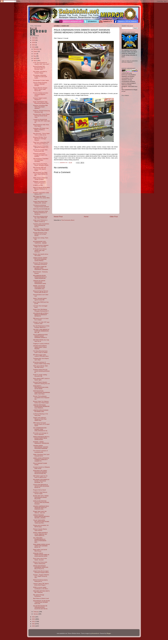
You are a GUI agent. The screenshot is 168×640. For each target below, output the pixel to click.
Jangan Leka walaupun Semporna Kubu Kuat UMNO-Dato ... (39, 419)
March (35, 60)
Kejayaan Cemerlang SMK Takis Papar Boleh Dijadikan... (40, 107)
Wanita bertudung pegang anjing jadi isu (40, 580)
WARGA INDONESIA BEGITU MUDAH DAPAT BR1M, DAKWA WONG (41, 438)
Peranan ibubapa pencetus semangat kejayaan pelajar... (40, 94)
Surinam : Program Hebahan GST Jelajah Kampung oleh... (41, 576)
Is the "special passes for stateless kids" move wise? (41, 63)
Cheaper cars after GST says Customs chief (41, 322)
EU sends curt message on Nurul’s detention (40, 433)
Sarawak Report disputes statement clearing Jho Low (41, 383)
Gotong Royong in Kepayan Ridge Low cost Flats (40, 246)
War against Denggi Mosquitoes (38, 595)
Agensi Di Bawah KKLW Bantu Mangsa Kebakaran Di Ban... (41, 189)
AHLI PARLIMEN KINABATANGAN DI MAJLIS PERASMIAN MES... (39, 540)
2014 (33, 617)
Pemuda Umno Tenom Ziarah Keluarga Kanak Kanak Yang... (41, 116)
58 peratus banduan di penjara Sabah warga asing (41, 363)
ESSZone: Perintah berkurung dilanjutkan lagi (41, 111)
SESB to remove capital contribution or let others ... (41, 588)
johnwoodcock (95, 633)
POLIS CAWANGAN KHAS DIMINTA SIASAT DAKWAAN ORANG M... (40, 336)
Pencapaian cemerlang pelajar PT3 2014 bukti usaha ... (40, 77)
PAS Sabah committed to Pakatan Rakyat (40, 72)
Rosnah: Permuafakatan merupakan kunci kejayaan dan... (41, 398)
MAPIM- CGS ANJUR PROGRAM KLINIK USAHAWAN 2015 (39, 287)
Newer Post (58, 217)
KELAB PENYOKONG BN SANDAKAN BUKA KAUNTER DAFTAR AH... (40, 607)
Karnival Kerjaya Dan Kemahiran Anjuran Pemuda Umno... (39, 68)
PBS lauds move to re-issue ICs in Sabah (40, 319)
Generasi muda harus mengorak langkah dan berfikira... (40, 155)
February (36, 611)
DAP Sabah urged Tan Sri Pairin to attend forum (40, 476)
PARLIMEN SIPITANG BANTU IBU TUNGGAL (41, 591)
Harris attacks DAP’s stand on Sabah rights (41, 379)
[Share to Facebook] (82, 163)
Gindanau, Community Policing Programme (39, 182)
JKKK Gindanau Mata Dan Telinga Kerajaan (40, 178)
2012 (33, 621)
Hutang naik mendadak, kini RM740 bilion (41, 526)
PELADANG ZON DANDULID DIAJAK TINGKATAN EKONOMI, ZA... (41, 481)
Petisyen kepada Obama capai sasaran (40, 529)
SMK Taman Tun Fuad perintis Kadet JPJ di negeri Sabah (41, 424)
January (36, 614)
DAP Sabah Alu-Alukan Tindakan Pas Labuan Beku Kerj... (41, 198)
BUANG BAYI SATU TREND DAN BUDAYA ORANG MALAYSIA (40, 497)
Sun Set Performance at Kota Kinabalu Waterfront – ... (41, 326)
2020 (33, 38)
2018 (33, 42)
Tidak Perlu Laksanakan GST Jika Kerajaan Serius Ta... (41, 143)
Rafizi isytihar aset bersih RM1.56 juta (40, 550)
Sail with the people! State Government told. (40, 150)
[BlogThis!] (78, 163)
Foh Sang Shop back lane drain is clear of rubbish (40, 351)
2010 (33, 626)
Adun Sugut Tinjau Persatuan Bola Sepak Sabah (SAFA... (41, 229)
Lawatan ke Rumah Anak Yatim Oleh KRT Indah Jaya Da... (41, 121)
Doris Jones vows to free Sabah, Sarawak (40, 559)
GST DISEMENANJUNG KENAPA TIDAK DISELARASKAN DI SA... (40, 429)
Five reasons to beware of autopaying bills (40, 451)
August (36, 51)
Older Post (114, 217)
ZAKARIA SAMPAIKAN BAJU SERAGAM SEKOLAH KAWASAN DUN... (41, 508)
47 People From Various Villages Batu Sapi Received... (40, 250)
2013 (33, 619)
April (35, 58)
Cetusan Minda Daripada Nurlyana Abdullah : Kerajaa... (40, 84)
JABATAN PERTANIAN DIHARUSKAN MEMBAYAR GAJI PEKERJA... (41, 406)
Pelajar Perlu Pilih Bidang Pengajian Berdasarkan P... (41, 310)
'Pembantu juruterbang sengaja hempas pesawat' (41, 206)
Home (86, 217)
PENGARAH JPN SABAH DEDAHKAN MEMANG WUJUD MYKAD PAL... (40, 472)
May (35, 56)
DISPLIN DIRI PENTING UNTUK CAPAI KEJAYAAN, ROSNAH (41, 502)
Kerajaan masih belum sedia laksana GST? (41, 193)
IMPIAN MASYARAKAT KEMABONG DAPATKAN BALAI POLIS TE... (40, 567)
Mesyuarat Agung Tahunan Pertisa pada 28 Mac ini (40, 291)
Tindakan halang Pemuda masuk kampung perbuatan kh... (41, 371)
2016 (33, 45)
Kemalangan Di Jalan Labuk (41, 80)
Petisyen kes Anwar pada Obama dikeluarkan (40, 562)
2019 (33, 40)
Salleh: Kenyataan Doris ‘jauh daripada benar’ (41, 455)
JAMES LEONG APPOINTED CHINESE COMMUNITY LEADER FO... (41, 460)
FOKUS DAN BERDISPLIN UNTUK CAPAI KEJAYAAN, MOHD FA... (41, 486)
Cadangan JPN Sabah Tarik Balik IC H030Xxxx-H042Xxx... (41, 130)
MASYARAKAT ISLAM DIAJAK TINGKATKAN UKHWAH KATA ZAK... (41, 602)
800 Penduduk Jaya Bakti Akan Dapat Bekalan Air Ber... (40, 174)
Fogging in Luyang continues (41, 343)
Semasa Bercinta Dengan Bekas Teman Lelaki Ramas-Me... (40, 89)
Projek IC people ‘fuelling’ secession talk (40, 375)
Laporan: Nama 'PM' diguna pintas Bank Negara (41, 584)
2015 (33, 47)
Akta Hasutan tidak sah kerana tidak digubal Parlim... (39, 169)
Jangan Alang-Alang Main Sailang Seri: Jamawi (40, 202)
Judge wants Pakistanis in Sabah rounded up (40, 220)
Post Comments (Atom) (67, 220)
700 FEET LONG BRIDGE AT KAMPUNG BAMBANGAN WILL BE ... (41, 331)
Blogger (109, 633)
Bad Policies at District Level (41, 598)
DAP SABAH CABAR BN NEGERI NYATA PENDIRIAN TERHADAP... (41, 268)
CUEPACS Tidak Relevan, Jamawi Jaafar (40, 493)
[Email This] (77, 163)
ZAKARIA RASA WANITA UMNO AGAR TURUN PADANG (40, 347)
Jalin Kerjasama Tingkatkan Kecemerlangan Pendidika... (40, 160)
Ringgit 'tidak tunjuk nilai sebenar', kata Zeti (39, 512)
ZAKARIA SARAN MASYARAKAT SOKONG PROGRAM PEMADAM (40, 447)
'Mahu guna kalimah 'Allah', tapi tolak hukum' (40, 366)
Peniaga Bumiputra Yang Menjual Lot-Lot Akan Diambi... (40, 234)
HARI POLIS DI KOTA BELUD (41, 209)
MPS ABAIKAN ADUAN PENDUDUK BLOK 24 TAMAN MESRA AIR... (40, 277)
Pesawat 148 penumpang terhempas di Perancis (40, 263)
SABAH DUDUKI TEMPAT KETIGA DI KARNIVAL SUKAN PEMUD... (40, 259)
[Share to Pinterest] (83, 163)
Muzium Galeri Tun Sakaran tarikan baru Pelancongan (41, 402)
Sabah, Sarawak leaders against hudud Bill (40, 299)
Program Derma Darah (39, 490)
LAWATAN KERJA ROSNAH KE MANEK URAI (40, 411)
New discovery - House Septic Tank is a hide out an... (41, 134)
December (37, 49)
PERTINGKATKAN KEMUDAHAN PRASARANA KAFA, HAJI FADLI (41, 392)
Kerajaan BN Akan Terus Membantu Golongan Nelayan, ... (40, 139)
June (35, 53)
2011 (33, 623)
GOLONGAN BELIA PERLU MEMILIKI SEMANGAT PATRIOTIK (40, 315)
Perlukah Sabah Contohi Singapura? (40, 98)
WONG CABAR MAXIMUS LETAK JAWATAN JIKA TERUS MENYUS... (40, 534)
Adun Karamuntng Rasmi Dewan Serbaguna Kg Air (40, 164)
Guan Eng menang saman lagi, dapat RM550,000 (40, 217)
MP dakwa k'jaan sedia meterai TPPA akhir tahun (41, 355)
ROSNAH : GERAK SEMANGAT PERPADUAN (41, 442)
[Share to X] (80, 163)
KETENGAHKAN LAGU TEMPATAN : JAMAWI (40, 242)
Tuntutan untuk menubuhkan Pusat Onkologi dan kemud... (41, 225)
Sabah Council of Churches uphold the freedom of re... (41, 146)
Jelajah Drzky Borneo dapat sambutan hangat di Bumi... (41, 571)
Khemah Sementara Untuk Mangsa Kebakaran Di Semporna (40, 213)
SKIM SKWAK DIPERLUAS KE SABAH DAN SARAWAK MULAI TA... (41, 546)
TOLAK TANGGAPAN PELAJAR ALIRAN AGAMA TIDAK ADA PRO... (41, 522)
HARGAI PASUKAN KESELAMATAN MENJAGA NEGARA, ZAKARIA (41, 516)
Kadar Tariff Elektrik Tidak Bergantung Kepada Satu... (41, 102)
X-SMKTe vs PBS (38, 185)
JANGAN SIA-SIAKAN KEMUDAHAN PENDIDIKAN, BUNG (39, 282)
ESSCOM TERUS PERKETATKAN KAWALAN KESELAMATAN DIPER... (41, 555)
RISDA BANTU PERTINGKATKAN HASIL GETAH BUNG (40, 387)
